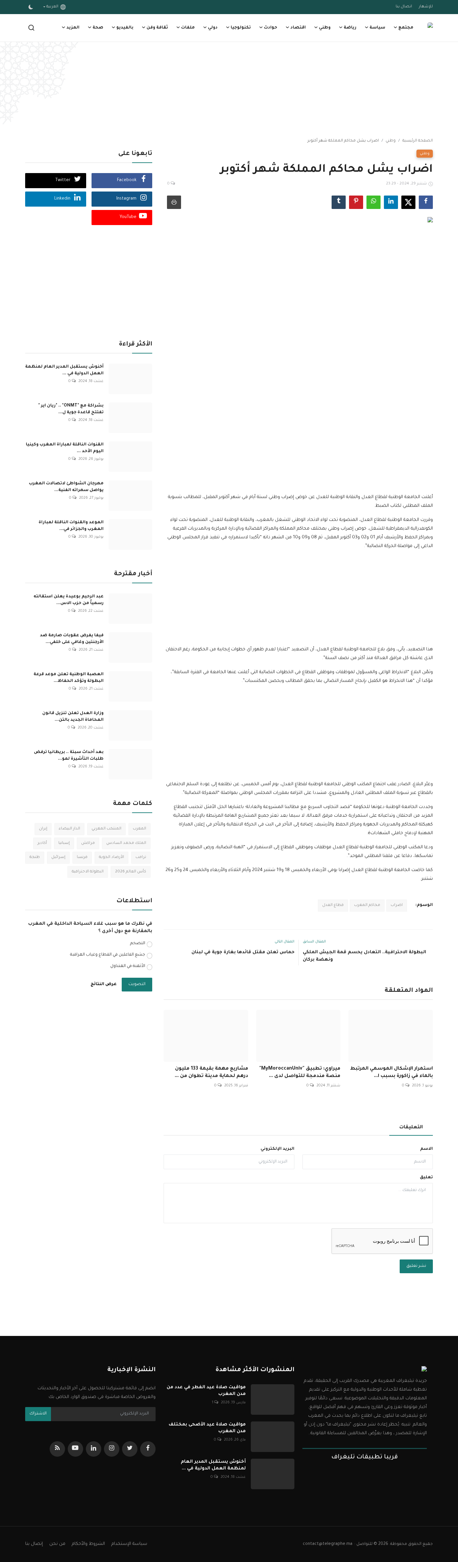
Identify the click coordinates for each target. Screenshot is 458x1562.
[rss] (57, 1449)
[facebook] (148, 1449)
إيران (43, 829)
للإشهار (426, 7)
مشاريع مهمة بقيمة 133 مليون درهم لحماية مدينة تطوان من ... (211, 1072)
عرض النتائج (104, 984)
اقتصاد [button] (298, 27)
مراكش (88, 843)
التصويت (137, 984)
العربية (53, 7)
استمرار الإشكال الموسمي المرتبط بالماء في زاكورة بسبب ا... (391, 1072)
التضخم (137, 943)
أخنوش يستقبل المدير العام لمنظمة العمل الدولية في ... (64, 370)
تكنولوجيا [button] (241, 27)
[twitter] (129, 1449)
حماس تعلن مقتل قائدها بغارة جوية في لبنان (242, 952)
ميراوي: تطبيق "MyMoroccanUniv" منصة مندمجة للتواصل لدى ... (299, 1072)
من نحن (57, 1544)
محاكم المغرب (367, 905)
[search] (31, 27)
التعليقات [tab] (411, 1127)
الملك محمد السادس (126, 843)
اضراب (397, 905)
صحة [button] (98, 27)
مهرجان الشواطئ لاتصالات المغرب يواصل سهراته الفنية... (66, 487)
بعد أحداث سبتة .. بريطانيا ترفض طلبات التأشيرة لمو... (69, 755)
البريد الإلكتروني (277, 1149)
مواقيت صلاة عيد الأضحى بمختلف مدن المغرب (207, 1428)
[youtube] (75, 1449)
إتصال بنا (34, 1544)
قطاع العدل (333, 905)
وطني (391, 141)
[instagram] (111, 1449)
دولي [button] (213, 27)
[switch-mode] (31, 7)
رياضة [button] (350, 27)
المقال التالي (284, 942)
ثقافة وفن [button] (157, 27)
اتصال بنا (404, 7)
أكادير (42, 843)
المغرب (139, 829)
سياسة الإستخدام (129, 1544)
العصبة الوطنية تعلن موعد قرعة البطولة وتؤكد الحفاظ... (69, 678)
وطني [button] (325, 27)
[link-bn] (229, 90)
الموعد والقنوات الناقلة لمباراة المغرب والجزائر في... (71, 526)
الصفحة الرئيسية (417, 141)
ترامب (140, 857)
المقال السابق (314, 942)
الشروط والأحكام (88, 1544)
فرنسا (82, 857)
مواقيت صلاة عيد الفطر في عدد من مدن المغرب (206, 1391)
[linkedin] (93, 1449)
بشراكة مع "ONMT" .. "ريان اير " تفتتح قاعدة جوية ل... (71, 409)
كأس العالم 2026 (130, 872)
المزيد (72, 27)
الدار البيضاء (69, 829)
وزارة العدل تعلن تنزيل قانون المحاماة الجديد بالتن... (73, 716)
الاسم (426, 1149)
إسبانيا (64, 843)
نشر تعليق (416, 1266)
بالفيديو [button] (124, 27)
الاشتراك (38, 1413)
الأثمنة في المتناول (127, 966)
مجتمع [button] (405, 27)
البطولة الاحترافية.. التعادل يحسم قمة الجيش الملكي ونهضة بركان (364, 956)
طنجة (35, 857)
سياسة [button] (377, 27)
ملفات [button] (188, 27)
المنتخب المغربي (106, 829)
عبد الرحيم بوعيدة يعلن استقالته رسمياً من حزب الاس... (69, 600)
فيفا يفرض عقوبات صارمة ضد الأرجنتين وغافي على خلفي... (72, 639)
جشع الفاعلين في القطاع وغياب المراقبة (107, 955)
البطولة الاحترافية (88, 872)
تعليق (426, 1177)
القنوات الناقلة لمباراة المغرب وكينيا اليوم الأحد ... (65, 448)
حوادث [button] (270, 27)
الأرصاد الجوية (111, 857)
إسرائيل (58, 857)
